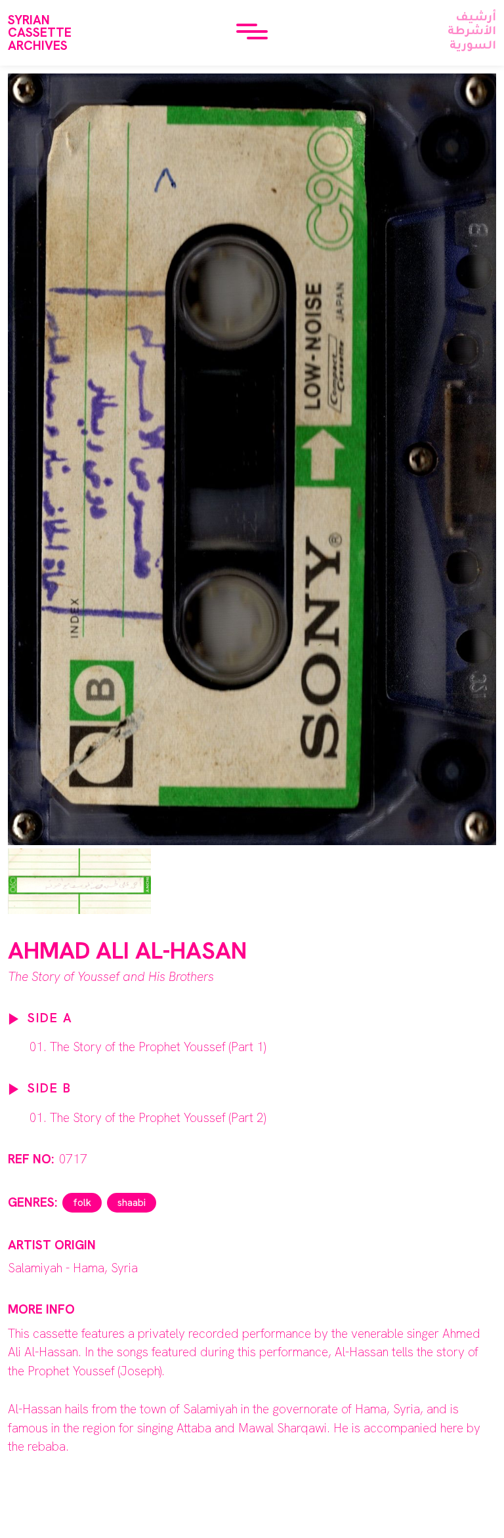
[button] (252, 33)
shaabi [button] (131, 1202)
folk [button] (82, 1202)
